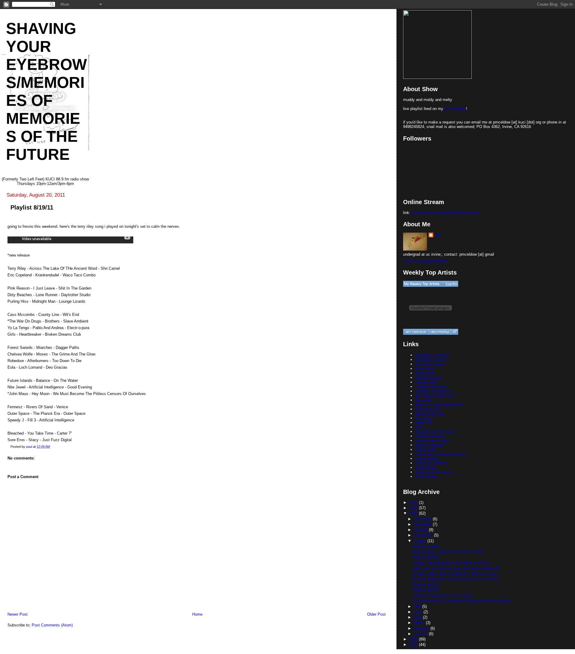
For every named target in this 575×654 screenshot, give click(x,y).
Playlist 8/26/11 (426, 557)
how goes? (424, 418)
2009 (414, 644)
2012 (414, 508)
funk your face (427, 409)
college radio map (430, 386)
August (420, 541)
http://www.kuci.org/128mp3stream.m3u (445, 212)
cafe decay (424, 373)
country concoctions (432, 391)
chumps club (426, 382)
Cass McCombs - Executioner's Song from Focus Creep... (463, 601)
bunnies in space (429, 364)
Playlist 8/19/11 (426, 584)
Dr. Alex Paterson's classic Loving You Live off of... (457, 579)
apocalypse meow (430, 359)
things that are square (434, 472)
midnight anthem (429, 436)
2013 (414, 502)
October (421, 530)
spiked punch (426, 458)
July (418, 606)
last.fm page (455, 108)
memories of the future (434, 431)
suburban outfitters (431, 463)
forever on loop (425, 546)
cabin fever (424, 368)
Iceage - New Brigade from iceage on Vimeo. (451, 562)
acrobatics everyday (432, 355)
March (420, 622)
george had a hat (429, 413)
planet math (425, 449)
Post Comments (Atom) (52, 625)
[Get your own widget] (416, 332)
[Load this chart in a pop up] (454, 332)
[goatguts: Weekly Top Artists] (430, 284)
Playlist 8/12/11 (426, 590)
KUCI (419, 427)
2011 (414, 513)
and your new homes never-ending (442, 595)
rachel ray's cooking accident (440, 454)
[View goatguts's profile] (440, 332)
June (418, 612)
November (423, 524)
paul (438, 235)
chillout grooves (428, 377)
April (418, 617)
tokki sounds (426, 476)
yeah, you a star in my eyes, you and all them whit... (458, 568)
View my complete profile (425, 261)
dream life (423, 400)
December (423, 519)
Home (197, 614)
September (424, 535)
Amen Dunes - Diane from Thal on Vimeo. (449, 551)
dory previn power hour (434, 395)
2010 (414, 639)
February (422, 628)
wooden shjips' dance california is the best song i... (457, 573)
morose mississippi (432, 440)
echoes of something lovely (439, 404)
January (421, 634)
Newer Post (17, 614)
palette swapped (429, 445)
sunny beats (425, 467)
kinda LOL (424, 422)
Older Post (376, 614)
